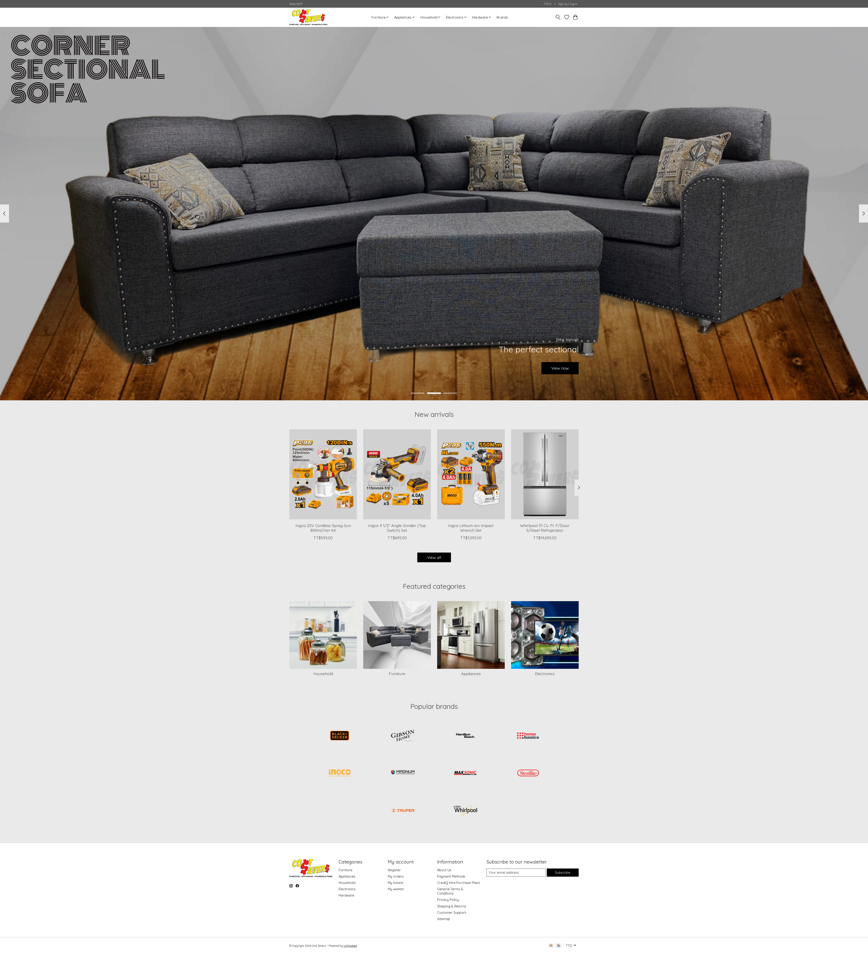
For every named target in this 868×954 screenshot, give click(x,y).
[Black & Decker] (340, 736)
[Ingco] (340, 773)
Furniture (397, 673)
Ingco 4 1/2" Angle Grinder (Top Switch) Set (397, 527)
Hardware (346, 895)
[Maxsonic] (465, 773)
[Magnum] (402, 773)
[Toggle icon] (558, 17)
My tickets (395, 882)
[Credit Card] (558, 946)
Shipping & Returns (451, 906)
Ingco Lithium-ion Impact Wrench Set (471, 527)
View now (560, 367)
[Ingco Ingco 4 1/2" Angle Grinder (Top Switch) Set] (397, 474)
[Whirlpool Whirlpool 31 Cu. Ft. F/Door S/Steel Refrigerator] (545, 474)
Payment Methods (451, 876)
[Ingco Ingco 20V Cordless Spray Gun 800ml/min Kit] (323, 474)
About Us (444, 870)
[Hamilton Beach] (465, 736)
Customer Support (451, 912)
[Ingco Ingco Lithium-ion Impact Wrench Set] (471, 474)
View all (434, 557)
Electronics (545, 673)
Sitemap (443, 919)
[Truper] (402, 810)
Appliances (471, 673)
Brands (502, 17)
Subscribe (562, 872)
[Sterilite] (528, 773)
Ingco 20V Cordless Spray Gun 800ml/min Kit (323, 527)
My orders (396, 876)
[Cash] (551, 946)
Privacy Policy (448, 899)
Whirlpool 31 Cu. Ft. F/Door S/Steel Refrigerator (544, 527)
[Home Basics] (528, 736)
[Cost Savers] (308, 17)
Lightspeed (350, 945)
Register (394, 870)
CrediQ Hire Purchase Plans (458, 882)
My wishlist (396, 889)
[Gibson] (402, 736)
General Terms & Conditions (450, 891)
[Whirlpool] (465, 810)
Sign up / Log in (567, 4)
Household (323, 673)
